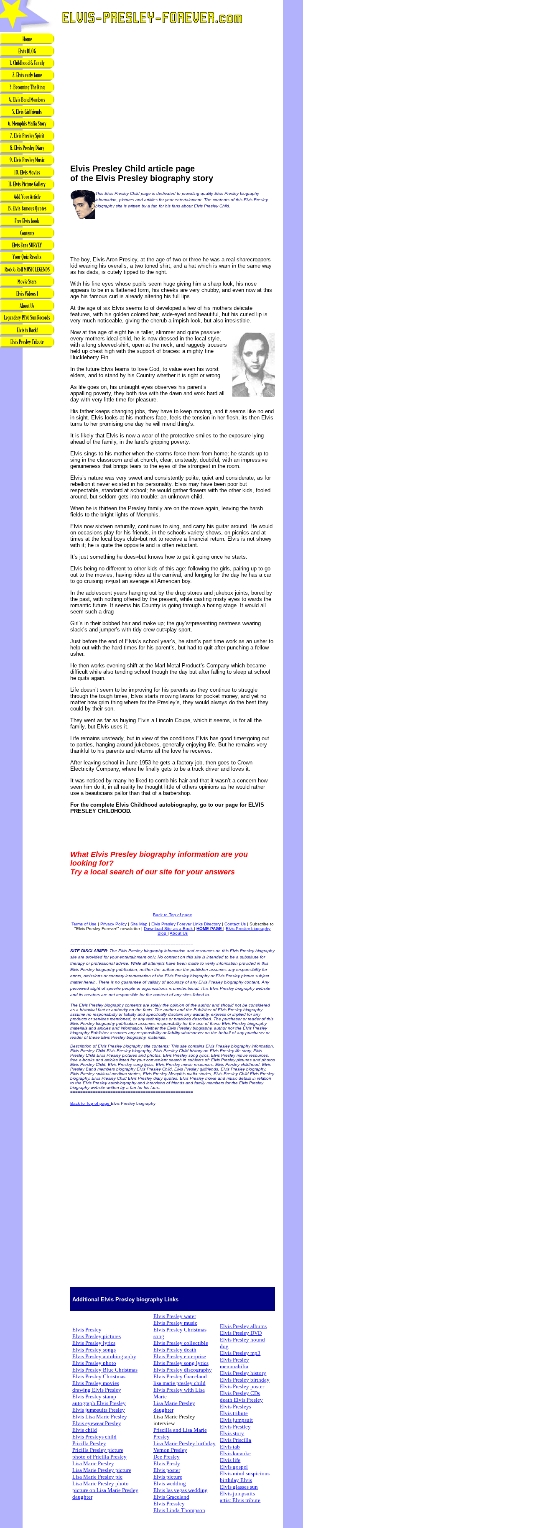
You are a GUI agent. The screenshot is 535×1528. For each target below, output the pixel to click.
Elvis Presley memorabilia (234, 1363)
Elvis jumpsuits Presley (98, 1410)
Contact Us (235, 924)
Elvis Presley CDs (240, 1393)
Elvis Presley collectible (180, 1343)
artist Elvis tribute (240, 1500)
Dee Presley (166, 1457)
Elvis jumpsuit (236, 1420)
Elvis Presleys (235, 1406)
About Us (179, 933)
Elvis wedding (169, 1483)
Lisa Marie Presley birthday (184, 1443)
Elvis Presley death (174, 1350)
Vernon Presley (170, 1450)
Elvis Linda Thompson (179, 1510)
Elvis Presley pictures (96, 1336)
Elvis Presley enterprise (179, 1356)
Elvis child (84, 1430)
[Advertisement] (27, 480)
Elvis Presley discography (182, 1370)
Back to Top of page (172, 914)
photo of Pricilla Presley (99, 1457)
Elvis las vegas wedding (180, 1490)
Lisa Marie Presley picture (101, 1470)
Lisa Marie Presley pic (97, 1477)
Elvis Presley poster (242, 1386)
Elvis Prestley (235, 1426)
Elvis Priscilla (235, 1440)
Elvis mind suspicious (245, 1473)
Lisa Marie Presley (93, 1463)
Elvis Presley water (174, 1316)
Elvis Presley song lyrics (181, 1363)
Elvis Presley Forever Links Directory (186, 924)
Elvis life (230, 1460)
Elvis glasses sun (239, 1487)
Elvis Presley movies (95, 1383)
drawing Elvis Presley (96, 1390)
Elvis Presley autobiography (104, 1356)
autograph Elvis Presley (99, 1403)
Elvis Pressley (169, 1503)
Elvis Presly (166, 1463)
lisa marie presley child (179, 1383)
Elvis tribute (234, 1413)
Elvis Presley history (243, 1373)
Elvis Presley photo (94, 1363)
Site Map (139, 924)
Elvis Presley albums (243, 1326)
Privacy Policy (113, 924)
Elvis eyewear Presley (96, 1423)
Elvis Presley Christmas (98, 1376)
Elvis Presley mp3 (240, 1353)
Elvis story (232, 1433)
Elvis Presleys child (94, 1436)
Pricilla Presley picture (97, 1450)
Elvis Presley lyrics (93, 1343)
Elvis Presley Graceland (180, 1376)
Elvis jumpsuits (237, 1493)
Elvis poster (166, 1470)
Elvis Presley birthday (245, 1380)
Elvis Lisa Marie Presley (99, 1416)
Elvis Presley (87, 1329)
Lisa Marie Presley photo (100, 1483)
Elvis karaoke (235, 1453)
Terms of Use (84, 924)
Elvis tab (230, 1447)
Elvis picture (167, 1477)
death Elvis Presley (241, 1400)
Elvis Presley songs (94, 1350)
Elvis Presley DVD (241, 1333)
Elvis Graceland (171, 1497)
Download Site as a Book (169, 928)
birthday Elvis (236, 1480)
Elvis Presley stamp (94, 1396)
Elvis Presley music (175, 1323)
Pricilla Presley (89, 1443)
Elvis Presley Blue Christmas (105, 1370)
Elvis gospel (234, 1467)
